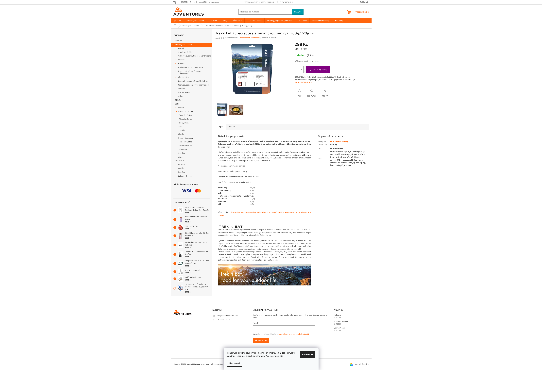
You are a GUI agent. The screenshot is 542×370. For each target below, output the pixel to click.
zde (281, 356)
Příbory (181, 96)
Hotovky (337, 315)
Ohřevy (181, 88)
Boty (177, 104)
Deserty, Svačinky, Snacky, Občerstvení (189, 72)
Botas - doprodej (185, 111)
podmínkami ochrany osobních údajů (293, 334)
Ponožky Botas (185, 115)
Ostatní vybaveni (185, 176)
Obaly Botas (184, 122)
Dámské (181, 134)
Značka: (270, 37)
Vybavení (179, 40)
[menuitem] (177, 20)
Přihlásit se (261, 340)
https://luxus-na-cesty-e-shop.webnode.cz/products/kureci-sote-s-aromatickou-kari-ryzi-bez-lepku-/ (264, 214)
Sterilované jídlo (185, 52)
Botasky (181, 164)
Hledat (297, 11)
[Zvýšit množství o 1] (304, 68)
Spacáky (181, 172)
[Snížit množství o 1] (304, 71)
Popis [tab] (220, 126)
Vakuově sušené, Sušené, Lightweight (194, 56)
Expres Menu (339, 328)
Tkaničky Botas (185, 119)
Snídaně (181, 48)
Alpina (181, 126)
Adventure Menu (341, 321)
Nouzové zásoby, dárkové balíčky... (193, 81)
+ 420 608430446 (223, 319)
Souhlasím (307, 354)
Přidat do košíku (320, 69)
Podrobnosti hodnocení (250, 38)
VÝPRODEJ (179, 160)
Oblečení (179, 100)
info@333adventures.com (227, 315)
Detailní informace (302, 82)
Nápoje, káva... (184, 77)
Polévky (181, 59)
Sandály (181, 130)
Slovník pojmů (286, 2)
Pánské (181, 107)
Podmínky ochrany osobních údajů (259, 2)
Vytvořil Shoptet (362, 364)
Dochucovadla (184, 92)
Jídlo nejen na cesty (183, 44)
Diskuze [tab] (232, 126)
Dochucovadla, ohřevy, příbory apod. (193, 85)
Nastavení (234, 363)
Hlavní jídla (182, 63)
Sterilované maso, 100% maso (190, 67)
